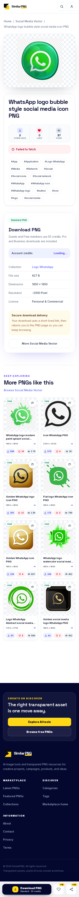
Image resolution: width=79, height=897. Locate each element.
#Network (32, 168)
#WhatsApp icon (40, 183)
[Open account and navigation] (71, 6)
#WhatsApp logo (20, 190)
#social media (32, 198)
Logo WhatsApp (42, 267)
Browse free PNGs (39, 731)
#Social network (42, 176)
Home (8, 21)
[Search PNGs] (62, 6)
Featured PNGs (13, 796)
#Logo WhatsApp (55, 161)
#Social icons (18, 176)
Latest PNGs (11, 788)
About (7, 823)
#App (14, 161)
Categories (50, 788)
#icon (55, 190)
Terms (7, 847)
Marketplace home (55, 804)
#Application (31, 161)
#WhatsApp (18, 183)
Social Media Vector (29, 21)
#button (41, 190)
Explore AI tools (39, 721)
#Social (48, 168)
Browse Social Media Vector (23, 390)
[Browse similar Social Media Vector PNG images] (32, 403)
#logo (14, 198)
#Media (15, 168)
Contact (8, 831)
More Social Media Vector (39, 343)
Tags (46, 796)
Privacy (8, 839)
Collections (11, 804)
